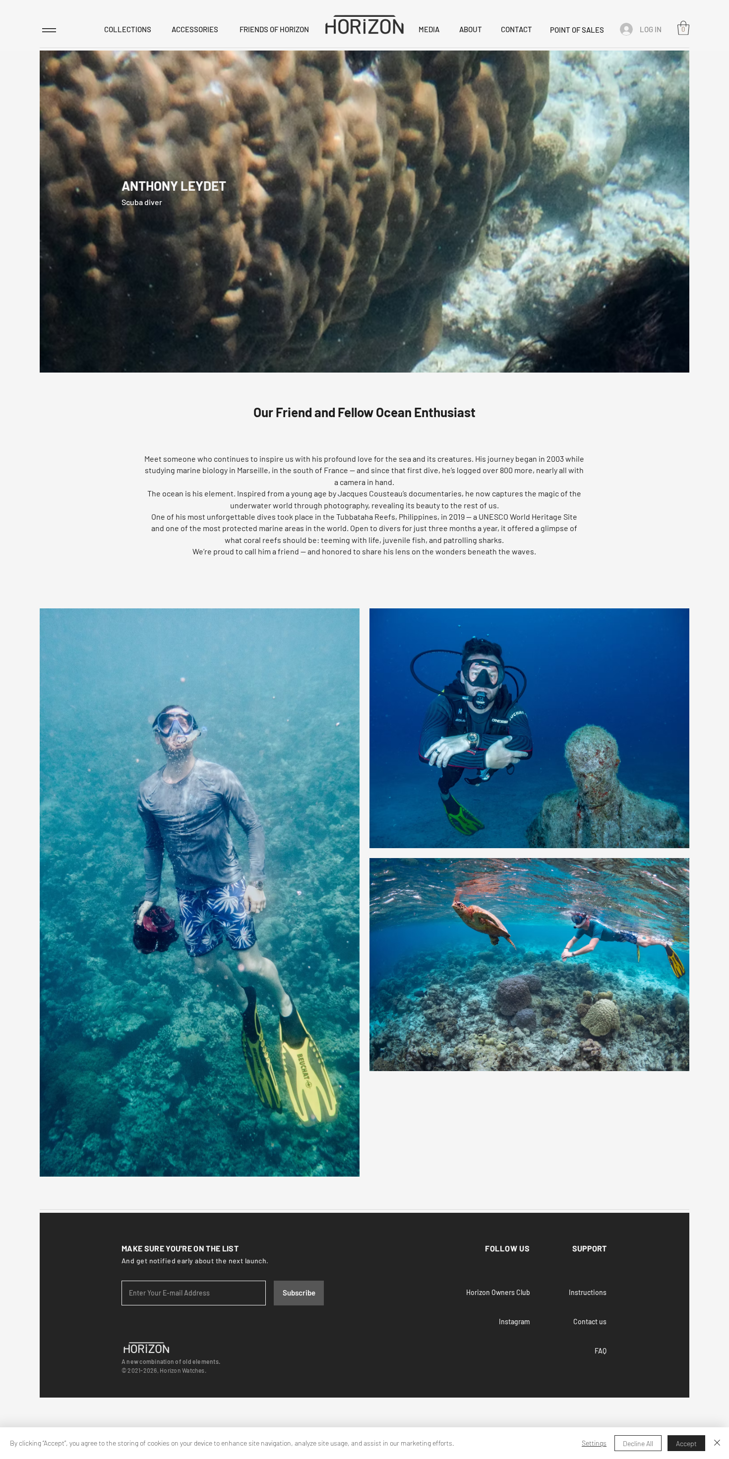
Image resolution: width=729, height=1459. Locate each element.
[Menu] (49, 30)
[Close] (717, 1443)
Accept (686, 1443)
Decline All (638, 1443)
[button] (683, 28)
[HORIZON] (364, 24)
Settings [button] (594, 1443)
